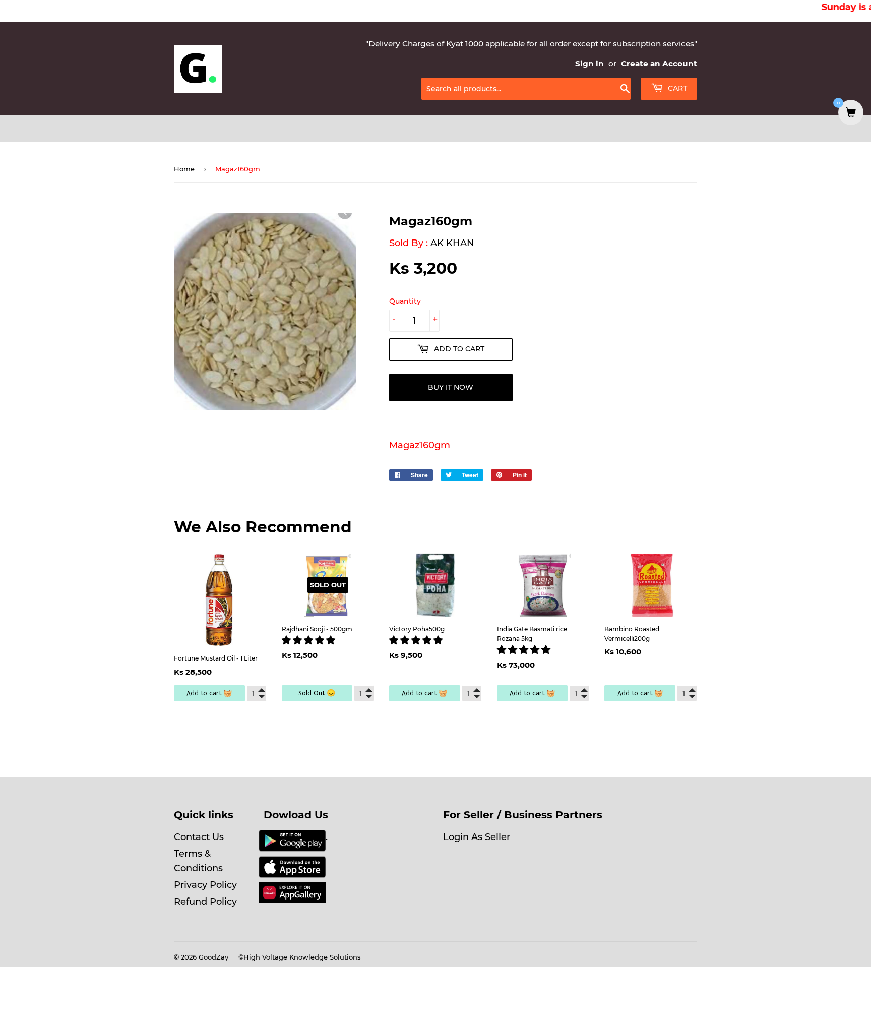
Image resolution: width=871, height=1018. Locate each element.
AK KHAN (452, 243)
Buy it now (450, 387)
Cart (676, 88)
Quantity (405, 301)
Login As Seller (476, 837)
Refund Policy (205, 901)
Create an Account (659, 63)
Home (184, 169)
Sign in (589, 63)
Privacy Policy (205, 884)
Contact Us (199, 837)
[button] (310, 640)
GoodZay (213, 957)
